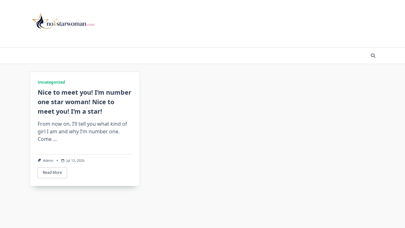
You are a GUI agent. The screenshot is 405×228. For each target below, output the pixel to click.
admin (48, 160)
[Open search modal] (373, 56)
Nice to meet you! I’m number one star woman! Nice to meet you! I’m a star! (84, 102)
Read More (52, 172)
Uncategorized (51, 82)
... (55, 139)
